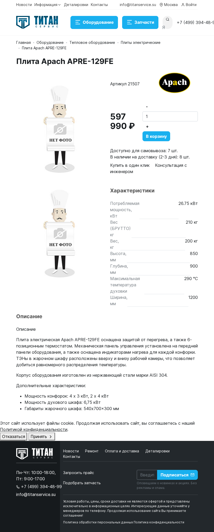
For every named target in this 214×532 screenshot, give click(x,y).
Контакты (99, 4)
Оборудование (98, 22)
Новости (24, 4)
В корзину (156, 136)
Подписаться (174, 474)
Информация (45, 4)
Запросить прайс (78, 472)
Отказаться (13, 436)
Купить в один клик (130, 165)
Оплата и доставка (122, 451)
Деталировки (76, 4)
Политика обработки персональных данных (98, 522)
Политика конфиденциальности (159, 522)
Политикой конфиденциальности (33, 429)
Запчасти (144, 22)
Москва (171, 4)
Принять (39, 436)
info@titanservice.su (138, 4)
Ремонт (92, 451)
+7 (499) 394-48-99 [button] (41, 486)
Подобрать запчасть (82, 483)
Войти (191, 4)
